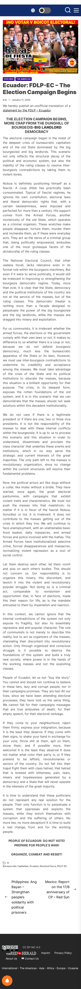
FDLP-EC (62, 866)
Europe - (62, 968)
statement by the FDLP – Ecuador (27, 110)
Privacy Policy (63, 952)
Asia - (43, 968)
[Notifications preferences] (7, 980)
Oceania (73, 968)
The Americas (23, 79)
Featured (9, 79)
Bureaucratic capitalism (16, 866)
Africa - (52, 968)
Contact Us (31, 958)
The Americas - (29, 968)
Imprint (45, 952)
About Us (11, 958)
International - (11, 968)
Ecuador (34, 866)
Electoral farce (48, 866)
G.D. (5, 99)
